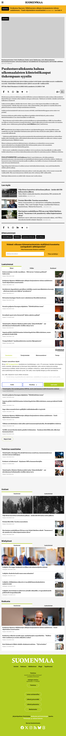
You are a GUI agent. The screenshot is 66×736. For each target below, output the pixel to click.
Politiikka (5, 9)
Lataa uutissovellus (33, 694)
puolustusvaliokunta (28, 237)
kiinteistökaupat (7, 237)
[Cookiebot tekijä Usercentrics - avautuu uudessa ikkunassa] (56, 350)
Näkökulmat (32, 666)
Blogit (40, 666)
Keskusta (23, 666)
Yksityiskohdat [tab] (24, 355)
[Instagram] (31, 728)
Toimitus (33, 685)
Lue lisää (58, 10)
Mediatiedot (33, 709)
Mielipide (4, 569)
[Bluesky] (40, 729)
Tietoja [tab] (57, 355)
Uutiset (4, 276)
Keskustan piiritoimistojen (39, 716)
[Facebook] (23, 728)
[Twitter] (27, 729)
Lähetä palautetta (33, 704)
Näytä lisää (7, 439)
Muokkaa (32, 384)
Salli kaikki (54, 384)
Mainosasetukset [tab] (41, 355)
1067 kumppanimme (12, 364)
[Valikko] (2, 2)
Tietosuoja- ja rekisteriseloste (33, 718)
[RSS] (35, 728)
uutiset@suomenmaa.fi (33, 676)
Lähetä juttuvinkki (33, 699)
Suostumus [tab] (8, 355)
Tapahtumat (48, 666)
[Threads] (43, 729)
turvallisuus (40, 237)
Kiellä (12, 384)
